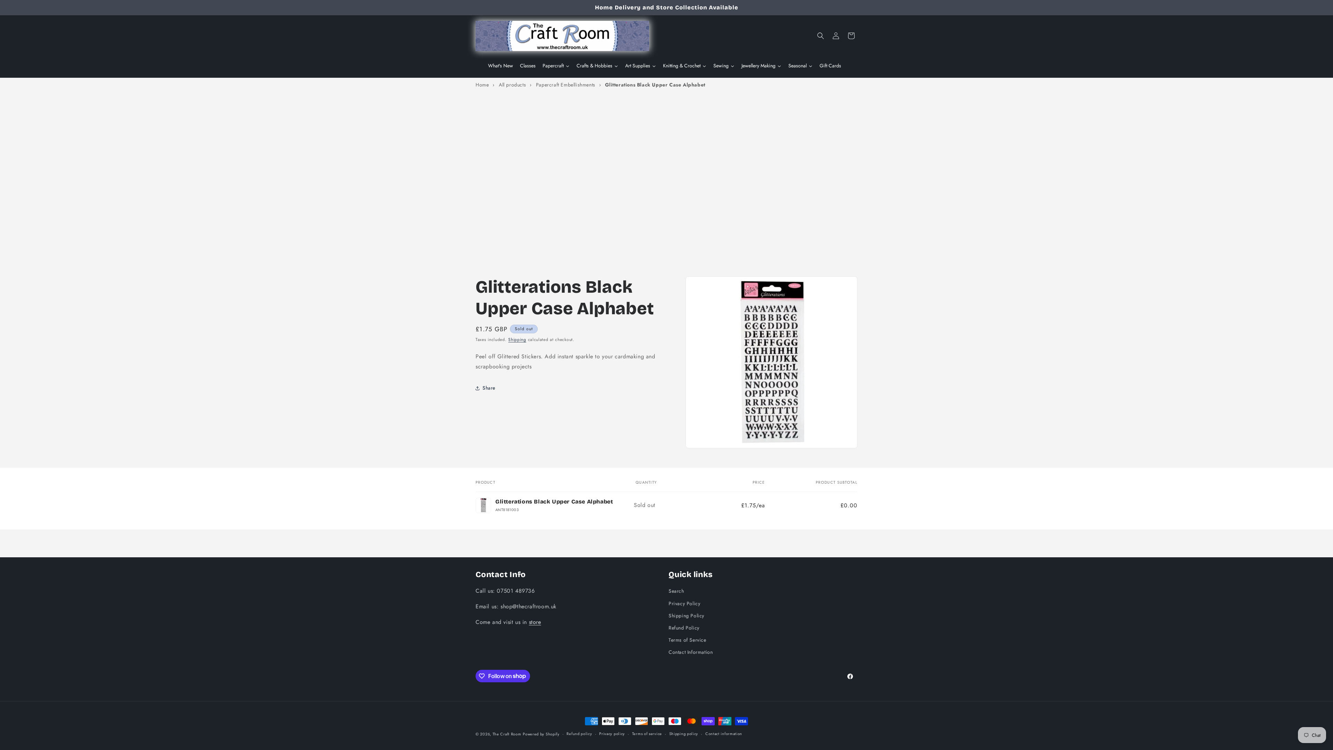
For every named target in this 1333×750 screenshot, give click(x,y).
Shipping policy (683, 733)
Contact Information (691, 652)
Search (676, 591)
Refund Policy (684, 627)
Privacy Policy (684, 603)
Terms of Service (687, 639)
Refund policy (579, 733)
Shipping (517, 339)
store (535, 622)
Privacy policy (612, 733)
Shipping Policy (686, 615)
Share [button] (489, 387)
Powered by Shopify (541, 734)
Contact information (723, 733)
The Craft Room (507, 734)
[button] (820, 35)
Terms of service (647, 733)
